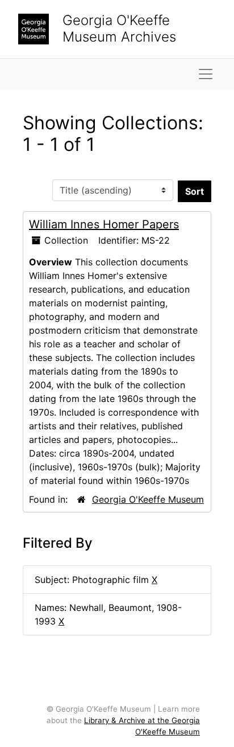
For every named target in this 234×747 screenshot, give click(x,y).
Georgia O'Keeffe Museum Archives (119, 28)
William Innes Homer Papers (104, 224)
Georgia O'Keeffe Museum (148, 499)
